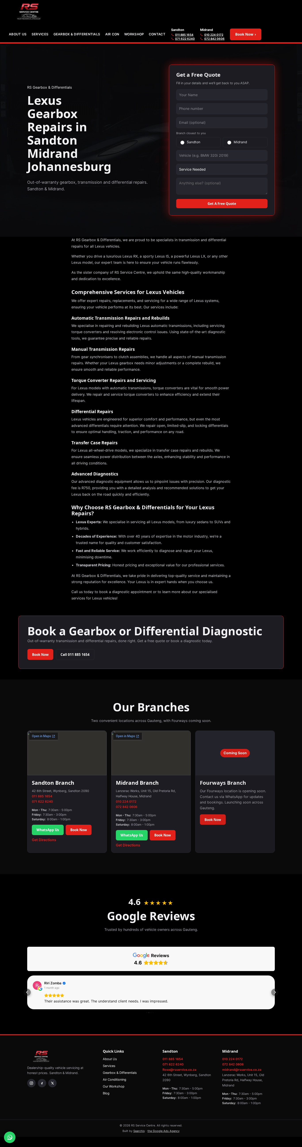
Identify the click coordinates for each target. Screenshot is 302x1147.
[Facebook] (42, 1083)
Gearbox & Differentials (77, 34)
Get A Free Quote (222, 203)
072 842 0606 (214, 38)
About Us (18, 34)
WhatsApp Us (47, 830)
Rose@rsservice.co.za (179, 1069)
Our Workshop (113, 1086)
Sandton (193, 142)
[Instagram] (31, 1083)
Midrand (240, 142)
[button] (27, 992)
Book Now (245, 34)
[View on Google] (37, 985)
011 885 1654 (184, 34)
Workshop (134, 34)
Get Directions (44, 840)
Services (40, 34)
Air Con (112, 34)
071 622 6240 (185, 38)
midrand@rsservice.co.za (241, 1069)
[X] (52, 1083)
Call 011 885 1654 (75, 654)
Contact (157, 34)
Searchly (139, 1131)
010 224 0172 (213, 34)
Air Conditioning (114, 1079)
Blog (106, 1093)
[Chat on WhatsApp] (9, 1137)
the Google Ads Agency (163, 1131)
